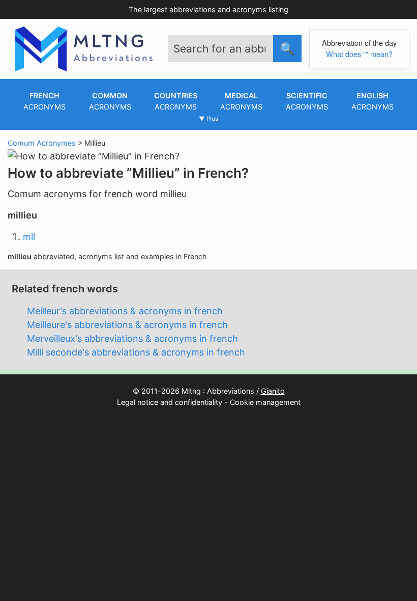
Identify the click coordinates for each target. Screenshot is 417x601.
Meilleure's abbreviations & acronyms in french (127, 324)
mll (29, 236)
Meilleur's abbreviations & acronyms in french (125, 311)
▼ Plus (208, 118)
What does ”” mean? (359, 53)
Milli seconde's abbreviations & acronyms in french (136, 352)
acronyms (44, 101)
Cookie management (265, 402)
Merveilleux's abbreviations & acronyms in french (132, 338)
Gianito (273, 391)
